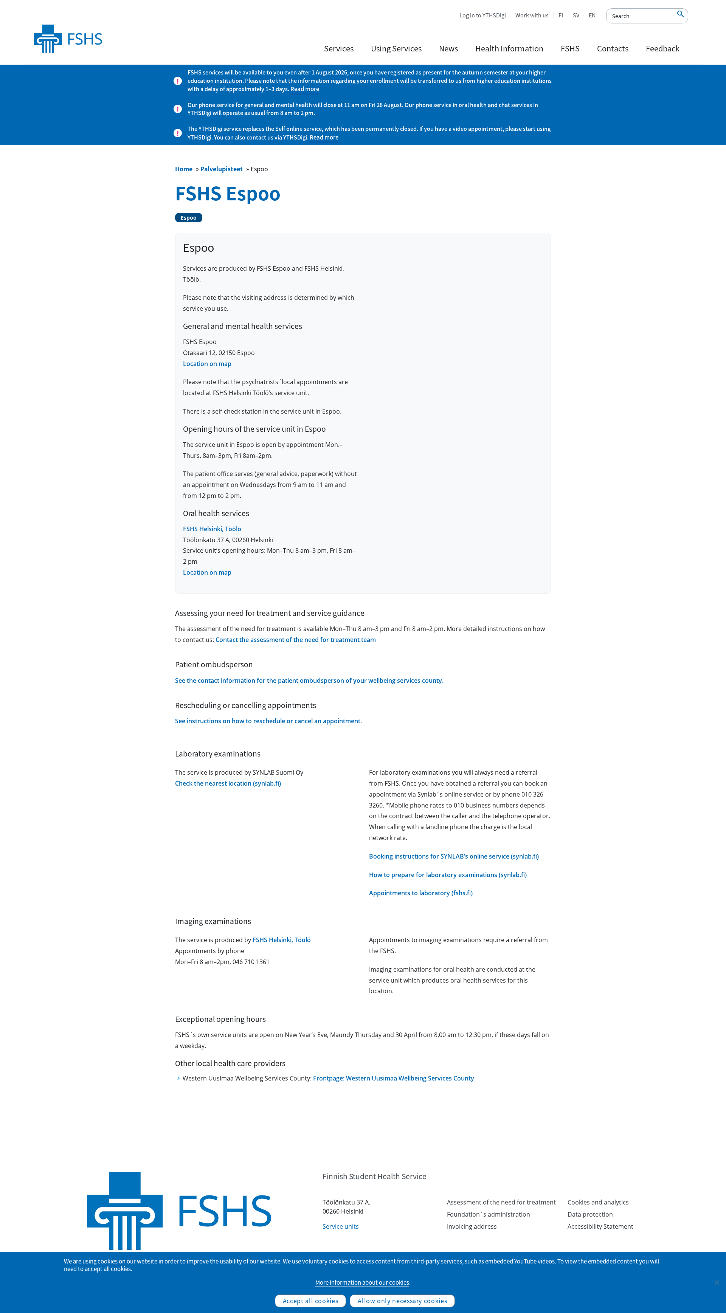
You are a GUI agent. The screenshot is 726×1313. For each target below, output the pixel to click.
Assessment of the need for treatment (501, 1202)
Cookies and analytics (598, 1202)
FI (560, 15)
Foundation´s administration (488, 1214)
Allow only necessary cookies (402, 1300)
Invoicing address (472, 1226)
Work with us (532, 15)
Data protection (590, 1214)
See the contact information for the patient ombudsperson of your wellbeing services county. (309, 680)
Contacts (612, 48)
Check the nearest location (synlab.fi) (228, 783)
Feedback (662, 48)
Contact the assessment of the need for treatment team (296, 640)
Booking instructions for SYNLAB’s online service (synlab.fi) (454, 856)
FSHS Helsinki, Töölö (212, 529)
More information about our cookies (362, 1282)
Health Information (509, 48)
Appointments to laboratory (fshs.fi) (421, 893)
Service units (341, 1226)
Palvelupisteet (221, 168)
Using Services (396, 48)
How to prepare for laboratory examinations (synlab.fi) (448, 875)
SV (576, 15)
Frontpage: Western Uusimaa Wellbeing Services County (393, 1078)
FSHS (570, 48)
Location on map (207, 364)
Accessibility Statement (600, 1226)
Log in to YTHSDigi (482, 15)
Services (339, 48)
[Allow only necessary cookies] (716, 1282)
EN (592, 15)
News (448, 48)
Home (183, 168)
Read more (304, 89)
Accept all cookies (310, 1300)
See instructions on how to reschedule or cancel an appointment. (268, 721)
